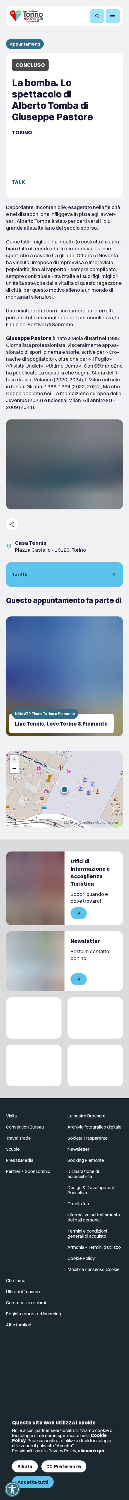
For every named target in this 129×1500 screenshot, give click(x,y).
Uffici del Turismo (23, 1291)
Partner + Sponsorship (28, 1171)
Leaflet (69, 822)
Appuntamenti (25, 43)
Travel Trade (18, 1138)
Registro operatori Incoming (33, 1314)
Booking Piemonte (86, 1160)
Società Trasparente (88, 1138)
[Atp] (34, 1018)
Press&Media (19, 1160)
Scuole (13, 1149)
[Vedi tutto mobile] (78, 913)
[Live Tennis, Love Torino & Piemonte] (64, 676)
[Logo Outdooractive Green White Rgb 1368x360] (95, 1065)
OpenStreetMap (90, 822)
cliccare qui (91, 1451)
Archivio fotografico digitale (95, 1127)
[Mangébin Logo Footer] (95, 1018)
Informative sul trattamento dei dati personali (94, 1217)
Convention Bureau (25, 1127)
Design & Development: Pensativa (91, 1190)
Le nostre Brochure (87, 1116)
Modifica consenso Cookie (93, 1269)
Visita (11, 1116)
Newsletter (78, 1149)
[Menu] (113, 16)
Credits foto (79, 1203)
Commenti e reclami (26, 1302)
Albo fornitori (18, 1325)
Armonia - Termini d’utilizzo (94, 1247)
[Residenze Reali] (34, 1065)
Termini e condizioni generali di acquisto (87, 1233)
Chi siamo (16, 1280)
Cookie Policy (81, 1258)
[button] (64, 789)
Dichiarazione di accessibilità (83, 1173)
